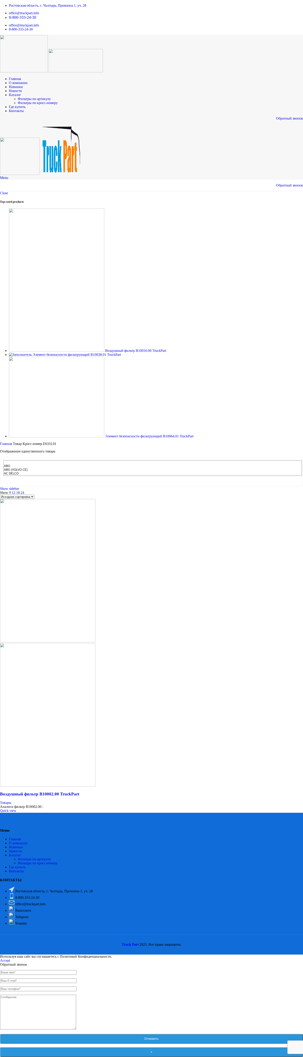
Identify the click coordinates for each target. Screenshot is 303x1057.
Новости (15, 851)
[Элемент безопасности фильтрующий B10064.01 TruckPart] (57, 436)
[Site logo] (24, 71)
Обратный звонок (289, 118)
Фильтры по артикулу (34, 99)
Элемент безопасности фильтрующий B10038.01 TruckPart (77, 354)
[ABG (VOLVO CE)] (153, 470)
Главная (6, 444)
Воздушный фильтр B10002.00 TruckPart (39, 794)
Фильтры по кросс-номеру (38, 103)
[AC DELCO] (153, 474)
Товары (5, 803)
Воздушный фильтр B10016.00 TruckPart (135, 350)
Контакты (16, 871)
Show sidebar (9, 488)
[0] (153, 462)
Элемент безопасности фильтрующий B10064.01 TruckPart (149, 436)
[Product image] (47, 785)
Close (4, 193)
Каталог (15, 855)
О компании (18, 843)
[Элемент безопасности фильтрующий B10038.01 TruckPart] (21, 354)
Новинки (16, 847)
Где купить (17, 867)
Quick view (8, 811)
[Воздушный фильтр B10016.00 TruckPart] (57, 350)
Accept (5, 960)
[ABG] (153, 466)
